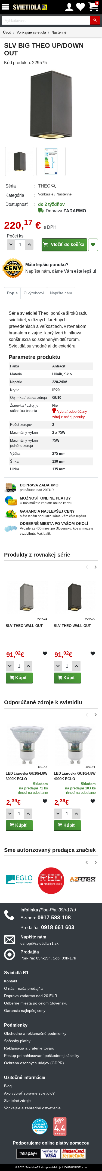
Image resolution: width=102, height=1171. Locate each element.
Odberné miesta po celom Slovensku (35, 1003)
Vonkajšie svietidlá (31, 32)
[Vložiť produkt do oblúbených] (45, 653)
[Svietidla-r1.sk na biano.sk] (60, 1126)
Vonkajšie (46, 194)
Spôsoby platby (17, 1041)
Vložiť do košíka (67, 244)
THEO (44, 186)
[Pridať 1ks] (29, 244)
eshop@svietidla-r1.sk (39, 943)
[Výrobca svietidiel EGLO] (19, 879)
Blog (8, 1086)
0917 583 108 (45, 917)
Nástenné (58, 32)
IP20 (56, 390)
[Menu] (6, 6)
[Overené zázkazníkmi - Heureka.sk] (40, 1126)
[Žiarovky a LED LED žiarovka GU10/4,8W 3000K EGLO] (27, 746)
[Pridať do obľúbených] (93, 245)
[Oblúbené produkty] (80, 7)
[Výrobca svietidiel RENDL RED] (51, 881)
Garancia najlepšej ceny (24, 1010)
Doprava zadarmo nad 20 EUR (30, 996)
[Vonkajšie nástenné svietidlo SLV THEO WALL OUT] (27, 598)
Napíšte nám (37, 271)
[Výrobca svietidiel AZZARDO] (83, 879)
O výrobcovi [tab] (34, 293)
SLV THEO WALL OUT (24, 626)
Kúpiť (20, 677)
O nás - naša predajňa (23, 988)
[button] (87, 567)
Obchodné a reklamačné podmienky (35, 1033)
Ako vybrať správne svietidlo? (29, 1093)
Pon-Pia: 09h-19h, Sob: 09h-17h (48, 958)
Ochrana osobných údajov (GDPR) (34, 1063)
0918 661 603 (47, 927)
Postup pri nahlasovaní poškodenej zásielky (41, 1055)
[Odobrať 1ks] (11, 244)
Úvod (7, 32)
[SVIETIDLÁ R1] (30, 7)
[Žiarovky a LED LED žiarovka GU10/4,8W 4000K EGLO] (75, 746)
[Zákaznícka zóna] (69, 7)
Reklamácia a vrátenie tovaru (29, 1048)
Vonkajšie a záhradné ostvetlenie (32, 1108)
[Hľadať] (95, 20)
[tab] (12, 293)
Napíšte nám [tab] (61, 293)
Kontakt (10, 981)
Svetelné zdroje (17, 1100)
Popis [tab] (12, 293)
